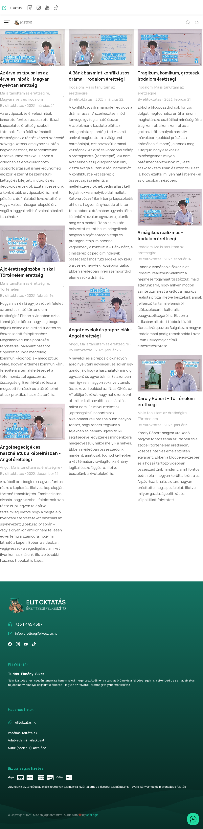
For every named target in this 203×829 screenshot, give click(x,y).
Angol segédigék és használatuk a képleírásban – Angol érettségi (30, 453)
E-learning (16, 8)
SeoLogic (92, 815)
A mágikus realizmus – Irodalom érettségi (160, 235)
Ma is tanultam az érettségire (24, 93)
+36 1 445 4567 (28, 624)
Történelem (10, 289)
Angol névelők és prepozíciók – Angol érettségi (100, 333)
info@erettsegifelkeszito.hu (36, 633)
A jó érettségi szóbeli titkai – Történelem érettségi (29, 272)
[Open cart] (196, 22)
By (12, 105)
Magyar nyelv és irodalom (21, 99)
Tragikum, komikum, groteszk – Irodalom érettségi (170, 76)
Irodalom (76, 87)
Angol (73, 344)
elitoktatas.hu (25, 722)
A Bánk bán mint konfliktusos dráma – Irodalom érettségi (99, 76)
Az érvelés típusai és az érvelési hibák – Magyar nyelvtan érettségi (24, 79)
